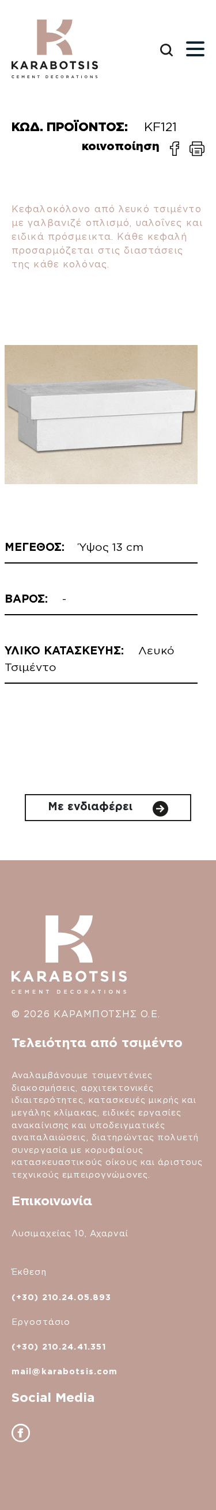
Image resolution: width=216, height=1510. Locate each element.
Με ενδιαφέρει (92, 806)
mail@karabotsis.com (65, 1371)
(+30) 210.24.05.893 (61, 1297)
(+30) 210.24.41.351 (59, 1346)
